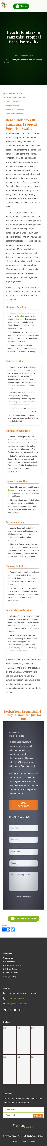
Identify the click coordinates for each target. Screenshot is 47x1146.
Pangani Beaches (13, 105)
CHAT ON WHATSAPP (25, 918)
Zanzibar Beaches (13, 101)
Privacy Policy (11, 969)
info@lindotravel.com (17, 1003)
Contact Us (10, 962)
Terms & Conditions (13, 973)
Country (12, 858)
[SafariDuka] (28, 1126)
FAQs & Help (10, 976)
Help (24, 1141)
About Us (9, 958)
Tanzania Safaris (13, 93)
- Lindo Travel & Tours (35, 1136)
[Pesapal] (17, 1126)
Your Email (14, 835)
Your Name (14, 823)
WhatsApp (23, 6)
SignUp (37, 1116)
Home (16, 56)
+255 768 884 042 (15, 998)
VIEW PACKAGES (23, 804)
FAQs (32, 1141)
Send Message (24, 896)
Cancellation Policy (13, 965)
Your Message (15, 870)
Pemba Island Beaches (15, 110)
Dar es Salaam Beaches (15, 97)
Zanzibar (20, 316)
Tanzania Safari (27, 56)
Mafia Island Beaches (14, 114)
